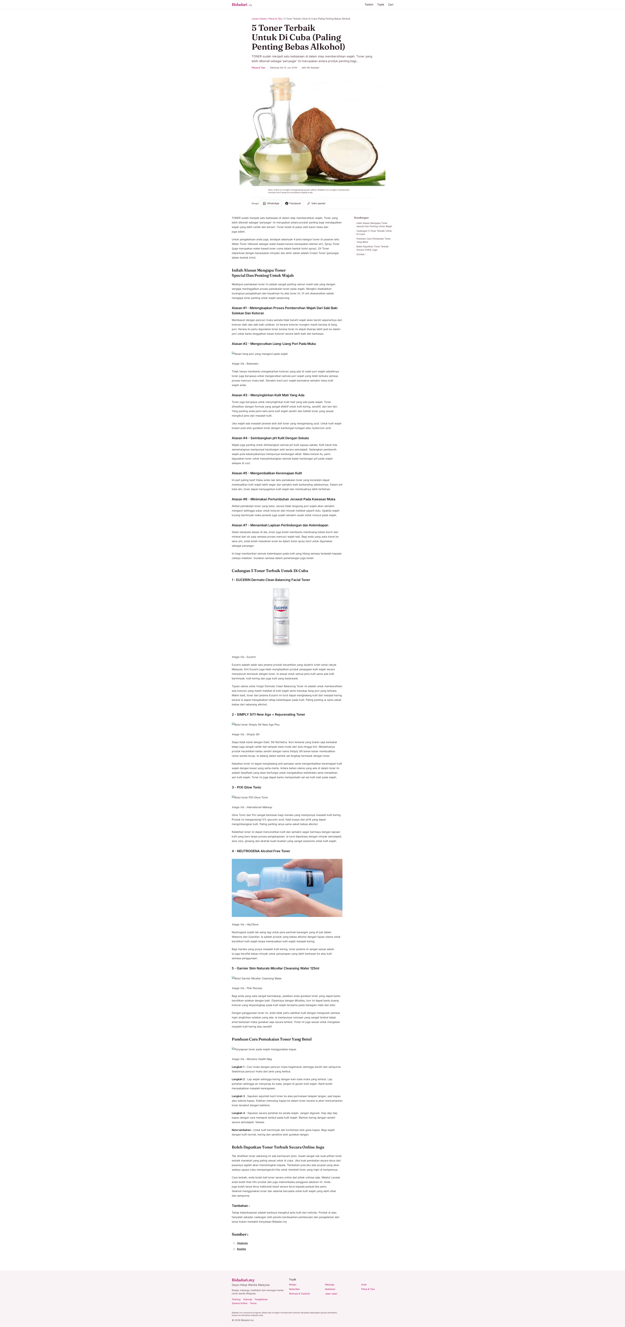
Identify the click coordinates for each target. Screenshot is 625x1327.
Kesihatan (330, 1289)
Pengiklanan (261, 1299)
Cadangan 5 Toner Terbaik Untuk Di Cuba (374, 232)
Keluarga (329, 1284)
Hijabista (242, 1243)
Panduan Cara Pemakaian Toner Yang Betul (373, 240)
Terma (253, 1303)
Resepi (292, 1284)
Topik (380, 4)
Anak (364, 1284)
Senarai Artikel (239, 1303)
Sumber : (361, 254)
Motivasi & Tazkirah (299, 1293)
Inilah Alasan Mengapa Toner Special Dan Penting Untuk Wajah (374, 225)
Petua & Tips (275, 18)
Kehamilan (294, 1289)
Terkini (369, 4)
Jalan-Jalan (331, 1293)
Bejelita (241, 1249)
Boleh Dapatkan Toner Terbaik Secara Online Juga (372, 248)
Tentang (236, 1299)
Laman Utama (259, 18)
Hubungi (247, 1299)
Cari (390, 4)
